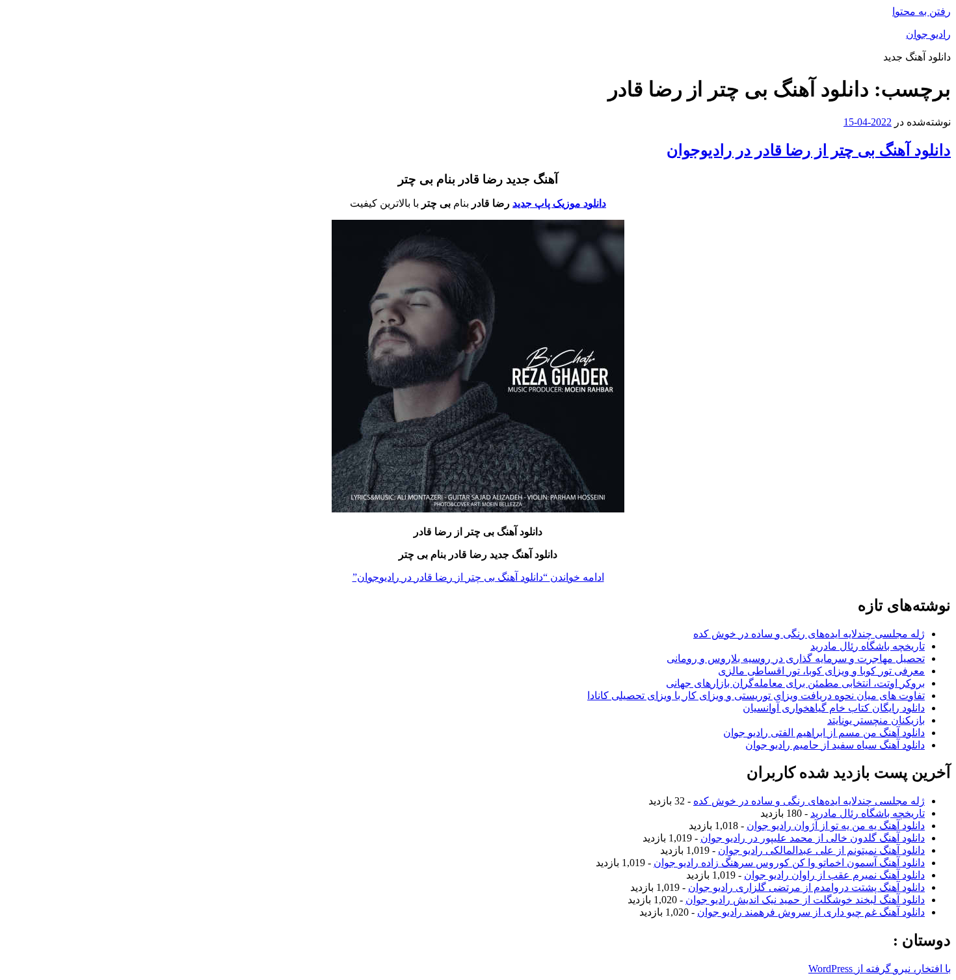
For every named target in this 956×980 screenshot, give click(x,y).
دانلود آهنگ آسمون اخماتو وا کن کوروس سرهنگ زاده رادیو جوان (789, 862)
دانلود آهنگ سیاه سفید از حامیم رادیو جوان (835, 744)
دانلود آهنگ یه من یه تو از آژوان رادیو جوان (836, 825)
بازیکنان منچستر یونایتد (876, 720)
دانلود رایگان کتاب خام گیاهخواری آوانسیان (834, 707)
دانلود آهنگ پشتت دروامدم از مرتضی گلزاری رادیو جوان (806, 887)
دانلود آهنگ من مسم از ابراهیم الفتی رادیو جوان (824, 732)
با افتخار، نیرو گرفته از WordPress (879, 968)
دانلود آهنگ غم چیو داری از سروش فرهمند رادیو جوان (811, 912)
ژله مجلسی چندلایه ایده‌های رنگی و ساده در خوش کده (809, 633)
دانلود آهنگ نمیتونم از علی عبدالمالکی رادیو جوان (821, 850)
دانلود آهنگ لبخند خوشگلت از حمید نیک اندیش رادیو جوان (805, 899)
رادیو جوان (928, 34)
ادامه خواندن (478, 577)
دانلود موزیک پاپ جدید (559, 203)
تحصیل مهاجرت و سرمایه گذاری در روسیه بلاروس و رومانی (796, 658)
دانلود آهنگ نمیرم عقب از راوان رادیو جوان (834, 875)
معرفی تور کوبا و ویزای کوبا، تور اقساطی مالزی (821, 670)
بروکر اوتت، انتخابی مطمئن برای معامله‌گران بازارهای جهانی (795, 683)
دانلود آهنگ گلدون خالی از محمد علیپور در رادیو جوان (812, 837)
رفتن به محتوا (921, 11)
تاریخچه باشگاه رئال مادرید (867, 646)
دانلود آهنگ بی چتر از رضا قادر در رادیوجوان (809, 150)
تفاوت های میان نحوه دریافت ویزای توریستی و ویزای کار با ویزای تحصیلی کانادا (756, 695)
